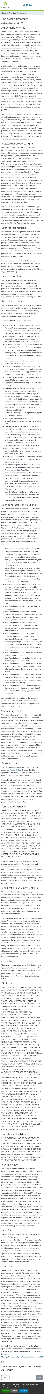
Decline (14, 1391)
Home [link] (3, 13)
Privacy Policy (15, 770)
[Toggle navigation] (39, 5)
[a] (8, 188)
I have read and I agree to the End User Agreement (21, 1368)
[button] (5, 5)
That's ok (6, 1391)
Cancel (5, 1377)
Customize (23, 1391)
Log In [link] (31, 5)
